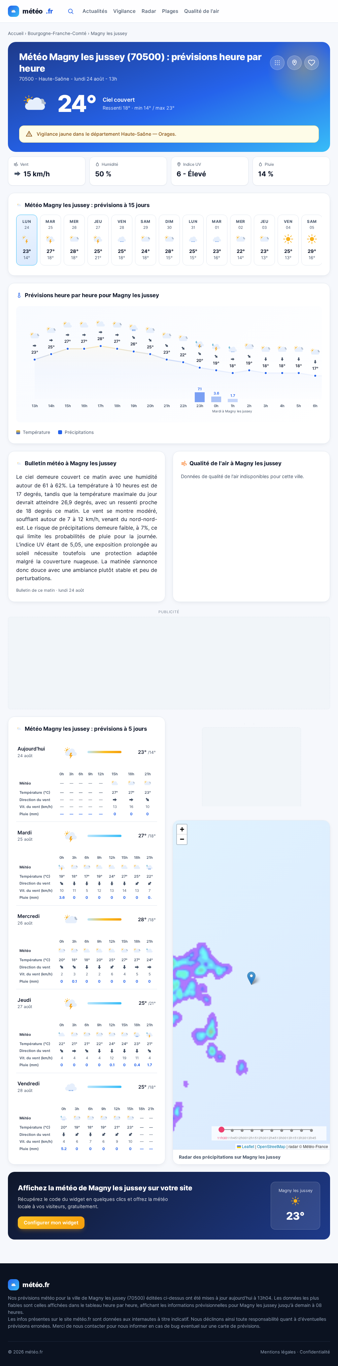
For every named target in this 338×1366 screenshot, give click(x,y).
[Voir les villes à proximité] (294, 62)
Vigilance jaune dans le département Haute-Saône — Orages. (106, 134)
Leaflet (247, 1146)
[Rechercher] (71, 11)
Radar (149, 11)
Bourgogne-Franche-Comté (57, 33)
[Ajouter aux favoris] (311, 62)
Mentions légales (278, 1351)
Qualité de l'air (201, 11)
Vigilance (124, 11)
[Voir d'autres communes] (277, 62)
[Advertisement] (169, 663)
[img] (251, 985)
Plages (170, 11)
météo (37, 11)
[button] (251, 978)
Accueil (15, 33)
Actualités (95, 11)
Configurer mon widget (51, 1223)
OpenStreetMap (271, 1146)
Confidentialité (315, 1351)
